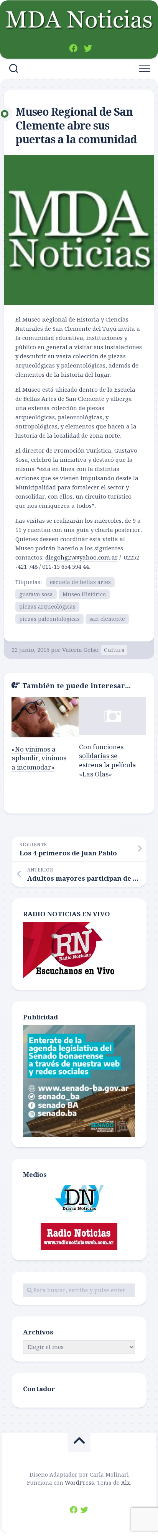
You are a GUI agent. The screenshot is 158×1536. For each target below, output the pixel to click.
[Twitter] (88, 48)
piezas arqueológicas (47, 607)
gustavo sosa (36, 594)
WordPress (79, 1483)
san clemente (107, 619)
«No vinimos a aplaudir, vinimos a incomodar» (39, 758)
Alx (125, 1483)
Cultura (114, 650)
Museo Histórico (84, 594)
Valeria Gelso (80, 650)
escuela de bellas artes (80, 582)
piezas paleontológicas (49, 619)
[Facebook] (73, 48)
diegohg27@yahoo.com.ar (81, 557)
